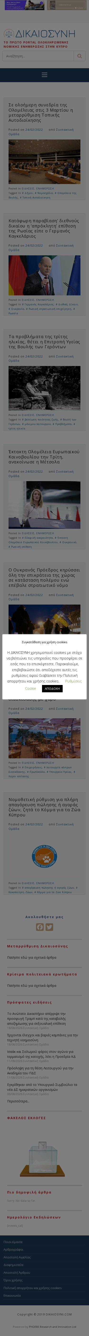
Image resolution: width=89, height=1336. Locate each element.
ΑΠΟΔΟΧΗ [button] (52, 688)
